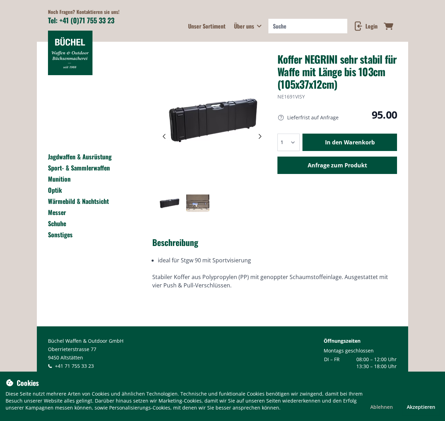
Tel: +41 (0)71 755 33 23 (81, 20)
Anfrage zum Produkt (337, 165)
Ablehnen (381, 407)
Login (371, 26)
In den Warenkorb (350, 142)
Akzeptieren (421, 407)
